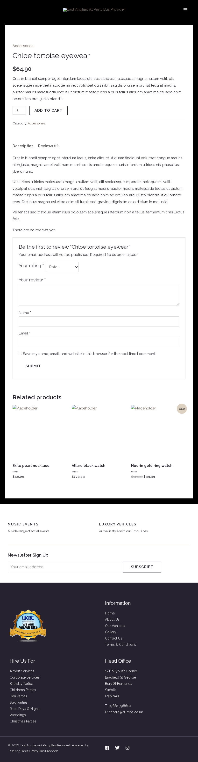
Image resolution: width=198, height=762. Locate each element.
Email (24, 333)
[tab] (23, 146)
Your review (32, 279)
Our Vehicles (115, 626)
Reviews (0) (48, 146)
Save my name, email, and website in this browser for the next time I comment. (89, 354)
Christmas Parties (23, 721)
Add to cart (49, 110)
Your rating (31, 265)
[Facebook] (107, 748)
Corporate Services (25, 677)
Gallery (110, 632)
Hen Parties (18, 696)
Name (25, 313)
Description (23, 146)
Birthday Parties (22, 684)
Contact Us (113, 638)
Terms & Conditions (120, 644)
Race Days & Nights (25, 709)
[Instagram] (127, 748)
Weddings (18, 715)
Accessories (23, 46)
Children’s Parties (23, 690)
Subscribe (142, 567)
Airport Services (22, 671)
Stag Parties (19, 702)
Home (110, 613)
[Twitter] (117, 748)
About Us (112, 619)
